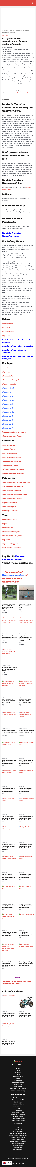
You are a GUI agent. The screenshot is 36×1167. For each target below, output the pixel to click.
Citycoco (6, 336)
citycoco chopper (10, 544)
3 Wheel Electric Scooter (13, 473)
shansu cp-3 (7, 420)
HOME (18, 977)
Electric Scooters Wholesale (18, 1133)
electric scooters (9, 445)
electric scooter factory (12, 436)
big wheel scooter (10, 465)
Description (5, 99)
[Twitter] (16, 1163)
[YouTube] (23, 1163)
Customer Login (18, 1129)
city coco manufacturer (12, 486)
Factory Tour (7, 324)
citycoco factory (9, 449)
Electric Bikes (8, 332)
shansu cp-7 (7, 428)
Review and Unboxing (18, 1104)
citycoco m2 (7, 404)
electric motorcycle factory (14, 494)
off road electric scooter (13, 469)
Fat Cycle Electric (9, 92)
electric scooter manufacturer (16, 482)
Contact (18, 1074)
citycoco (6, 523)
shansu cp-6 (7, 424)
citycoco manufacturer (18, 1137)
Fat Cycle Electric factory (21, 92)
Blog (18, 1127)
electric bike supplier (11, 490)
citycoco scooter (9, 384)
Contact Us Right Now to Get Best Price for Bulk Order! (16, 982)
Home (3, 30)
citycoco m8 (7, 408)
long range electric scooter (14, 432)
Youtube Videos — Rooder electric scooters (17, 341)
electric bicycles (9, 453)
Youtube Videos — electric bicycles (17, 346)
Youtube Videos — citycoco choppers (14, 351)
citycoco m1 (7, 392)
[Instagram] (20, 1163)
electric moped (9, 506)
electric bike (7, 376)
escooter (6, 368)
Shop (18, 1070)
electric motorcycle (11, 380)
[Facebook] (13, 1163)
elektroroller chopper (12, 536)
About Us (18, 1072)
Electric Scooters (9, 328)
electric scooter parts (12, 498)
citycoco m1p (7, 396)
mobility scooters (9, 510)
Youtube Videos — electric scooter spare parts (17, 357)
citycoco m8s (8, 412)
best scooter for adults (12, 461)
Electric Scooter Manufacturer (12, 234)
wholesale (9, 30)
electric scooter (9, 519)
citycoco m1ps (8, 400)
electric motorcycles (11, 457)
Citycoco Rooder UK (18, 1100)
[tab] (18, 99)
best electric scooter (11, 548)
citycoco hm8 (8, 388)
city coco (6, 372)
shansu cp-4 (7, 416)
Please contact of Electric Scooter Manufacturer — (14, 576)
